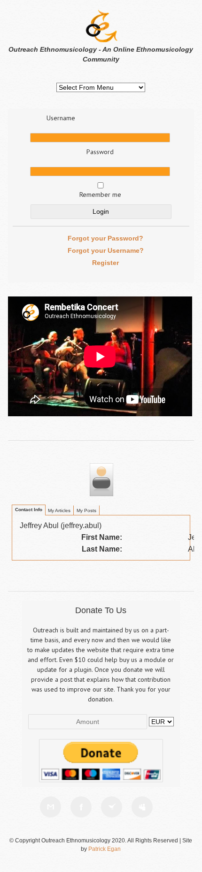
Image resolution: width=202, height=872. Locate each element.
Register (105, 262)
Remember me (100, 194)
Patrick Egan (104, 849)
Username (61, 118)
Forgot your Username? (106, 250)
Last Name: (102, 549)
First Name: (101, 537)
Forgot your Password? (105, 238)
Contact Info (28, 509)
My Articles (59, 510)
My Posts (86, 510)
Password (100, 152)
